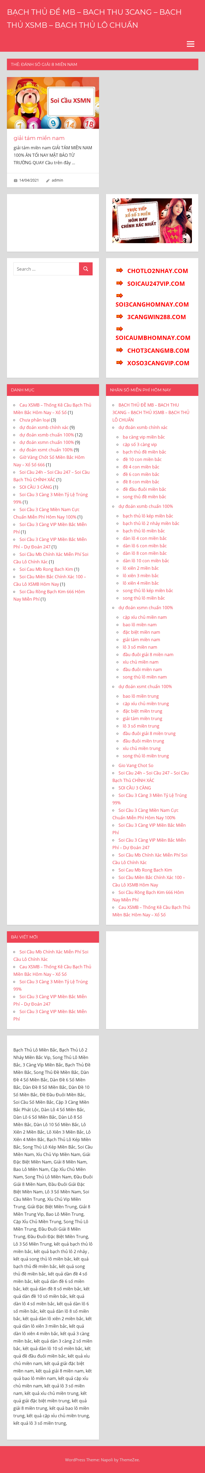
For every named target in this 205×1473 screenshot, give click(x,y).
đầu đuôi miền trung (143, 741)
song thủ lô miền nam (145, 677)
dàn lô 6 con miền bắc (145, 546)
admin (57, 180)
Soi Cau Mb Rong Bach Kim (46, 569)
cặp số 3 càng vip (140, 444)
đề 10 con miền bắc (142, 459)
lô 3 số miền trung (141, 726)
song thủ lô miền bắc (144, 598)
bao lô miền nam (140, 625)
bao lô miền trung (141, 696)
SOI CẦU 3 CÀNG (35, 487)
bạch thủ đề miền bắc (144, 452)
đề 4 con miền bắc (141, 467)
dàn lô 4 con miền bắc (145, 538)
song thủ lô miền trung (146, 756)
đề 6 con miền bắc (141, 474)
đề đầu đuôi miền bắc (144, 489)
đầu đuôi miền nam (142, 669)
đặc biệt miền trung (142, 711)
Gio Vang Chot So (136, 765)
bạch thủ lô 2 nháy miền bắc (151, 523)
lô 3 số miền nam (140, 647)
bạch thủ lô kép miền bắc (148, 516)
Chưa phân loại (34, 420)
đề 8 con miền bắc (141, 482)
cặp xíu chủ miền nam (145, 617)
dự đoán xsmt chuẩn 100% (46, 450)
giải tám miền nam (39, 138)
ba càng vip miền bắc (144, 437)
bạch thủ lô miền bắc (144, 531)
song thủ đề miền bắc (144, 497)
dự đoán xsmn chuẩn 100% (46, 442)
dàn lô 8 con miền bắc (145, 553)
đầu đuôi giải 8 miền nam (148, 654)
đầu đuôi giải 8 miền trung (149, 733)
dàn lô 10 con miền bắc (146, 561)
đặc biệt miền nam (141, 632)
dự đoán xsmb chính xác (44, 427)
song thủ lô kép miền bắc (148, 590)
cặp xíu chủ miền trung (146, 704)
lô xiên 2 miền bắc (141, 568)
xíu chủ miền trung (142, 748)
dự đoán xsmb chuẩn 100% (46, 435)
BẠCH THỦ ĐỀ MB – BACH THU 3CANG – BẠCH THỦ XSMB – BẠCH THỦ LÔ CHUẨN (151, 412)
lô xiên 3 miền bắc (141, 576)
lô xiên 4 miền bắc (141, 583)
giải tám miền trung (142, 718)
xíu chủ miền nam (141, 662)
